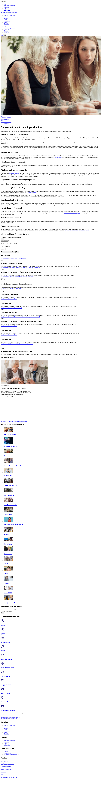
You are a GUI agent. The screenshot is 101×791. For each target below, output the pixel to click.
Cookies (3, 1)
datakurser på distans (14, 173)
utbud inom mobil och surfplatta (72, 213)
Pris (17, 251)
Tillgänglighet (7, 753)
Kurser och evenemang (6, 117)
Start (2, 116)
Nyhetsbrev (3, 772)
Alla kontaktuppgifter (6, 766)
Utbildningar (7, 731)
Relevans (3, 251)
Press (2, 774)
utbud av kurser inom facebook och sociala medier (76, 230)
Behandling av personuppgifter (11, 754)
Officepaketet (58, 157)
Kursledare (6, 734)
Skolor (5, 729)
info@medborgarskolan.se (7, 764)
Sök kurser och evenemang (7, 609)
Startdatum (12, 251)
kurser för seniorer (31, 192)
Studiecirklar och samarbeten (11, 726)
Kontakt (6, 743)
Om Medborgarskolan (9, 740)
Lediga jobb (7, 745)
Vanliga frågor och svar (6, 769)
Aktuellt (6, 732)
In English (6, 742)
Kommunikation (5, 119)
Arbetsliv (6, 728)
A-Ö (8, 251)
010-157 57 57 (4, 761)
